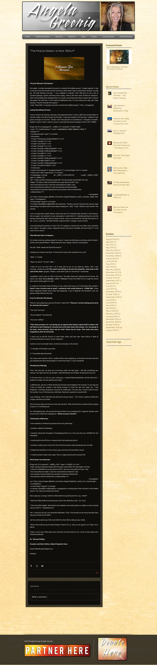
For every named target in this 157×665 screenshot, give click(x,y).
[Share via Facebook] (31, 566)
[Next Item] (128, 57)
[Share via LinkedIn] (42, 566)
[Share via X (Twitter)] (37, 566)
